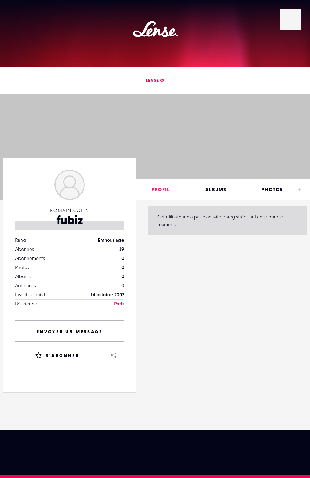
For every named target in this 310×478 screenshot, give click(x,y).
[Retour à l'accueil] (155, 29)
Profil (160, 189)
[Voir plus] (299, 189)
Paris (119, 303)
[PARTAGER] (113, 355)
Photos (272, 189)
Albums (215, 189)
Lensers (155, 80)
